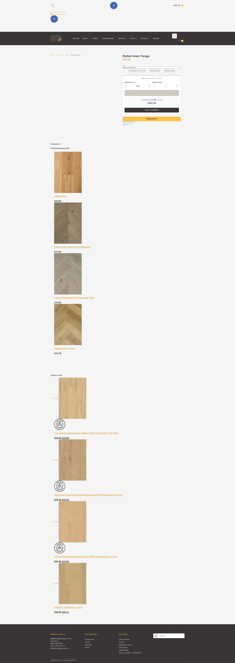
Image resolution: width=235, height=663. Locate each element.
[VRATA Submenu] (99, 38)
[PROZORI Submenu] (126, 38)
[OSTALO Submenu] (137, 38)
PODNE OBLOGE (108, 38)
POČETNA (76, 38)
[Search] (155, 636)
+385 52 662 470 (59, 646)
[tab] (137, 71)
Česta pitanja (123, 647)
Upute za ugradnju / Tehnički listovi (130, 653)
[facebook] (54, 19)
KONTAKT (156, 38)
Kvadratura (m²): (129, 82)
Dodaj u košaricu (152, 110)
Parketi (66, 55)
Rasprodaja (88, 645)
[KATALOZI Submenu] (149, 38)
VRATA (95, 38)
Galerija (87, 647)
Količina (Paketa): (157, 82)
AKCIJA (85, 38)
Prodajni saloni (89, 639)
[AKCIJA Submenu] (89, 38)
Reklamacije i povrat (125, 645)
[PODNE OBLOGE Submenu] (115, 38)
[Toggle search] (174, 36)
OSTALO (133, 38)
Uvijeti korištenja (124, 639)
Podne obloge (59, 55)
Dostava (121, 642)
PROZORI (122, 38)
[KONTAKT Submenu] (161, 38)
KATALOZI (144, 38)
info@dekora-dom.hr (61, 648)
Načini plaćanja (123, 650)
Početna (52, 55)
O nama (87, 642)
